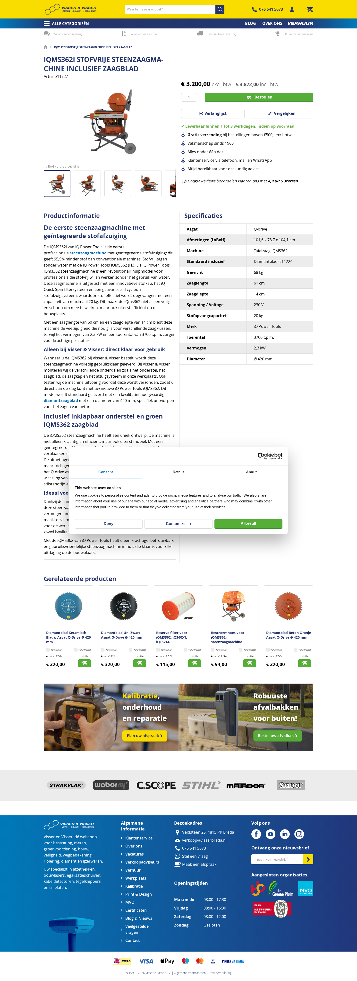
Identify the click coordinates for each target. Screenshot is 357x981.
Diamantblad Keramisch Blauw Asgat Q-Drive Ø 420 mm (68, 637)
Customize (176, 524)
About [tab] (251, 472)
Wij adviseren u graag (67, 34)
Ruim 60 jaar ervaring (299, 34)
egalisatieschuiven (83, 875)
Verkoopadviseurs (142, 862)
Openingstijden (191, 883)
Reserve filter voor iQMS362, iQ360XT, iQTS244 (171, 637)
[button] (89, 182)
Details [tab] (179, 472)
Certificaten (136, 910)
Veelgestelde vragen (137, 929)
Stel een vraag (195, 856)
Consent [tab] (105, 472)
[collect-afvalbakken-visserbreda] (245, 749)
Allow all (248, 523)
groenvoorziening (60, 849)
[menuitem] (65, 23)
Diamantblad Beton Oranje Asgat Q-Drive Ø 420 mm (288, 635)
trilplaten (57, 887)
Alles (191, 151)
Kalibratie (134, 886)
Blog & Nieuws (138, 918)
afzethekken (84, 869)
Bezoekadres (188, 823)
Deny (108, 524)
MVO (130, 902)
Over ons (133, 846)
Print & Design (138, 894)
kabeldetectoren (59, 881)
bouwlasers (54, 875)
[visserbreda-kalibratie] (111, 749)
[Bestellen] (84, 663)
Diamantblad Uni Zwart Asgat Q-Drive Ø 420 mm (121, 635)
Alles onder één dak (144, 34)
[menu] (178, 23)
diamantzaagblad (61, 400)
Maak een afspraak (199, 864)
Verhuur (133, 870)
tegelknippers (88, 881)
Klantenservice (139, 838)
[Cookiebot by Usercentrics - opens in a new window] (261, 456)
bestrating (62, 843)
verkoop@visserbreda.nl (204, 840)
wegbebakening (77, 855)
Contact (132, 940)
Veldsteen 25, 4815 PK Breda (208, 832)
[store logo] (70, 9)
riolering (51, 861)
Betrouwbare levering (221, 34)
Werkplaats (135, 878)
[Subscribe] (308, 859)
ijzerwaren (92, 861)
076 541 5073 (271, 9)
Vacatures (134, 854)
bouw (83, 849)
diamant (68, 861)
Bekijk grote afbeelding (63, 166)
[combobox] (174, 9)
